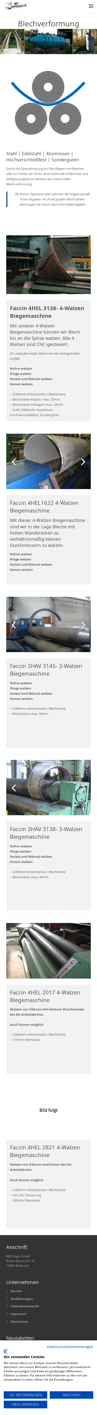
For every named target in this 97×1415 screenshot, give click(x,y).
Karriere (16, 1291)
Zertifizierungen (22, 1299)
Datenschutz (19, 1321)
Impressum (18, 1314)
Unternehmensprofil (25, 1306)
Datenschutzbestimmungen (70, 1346)
